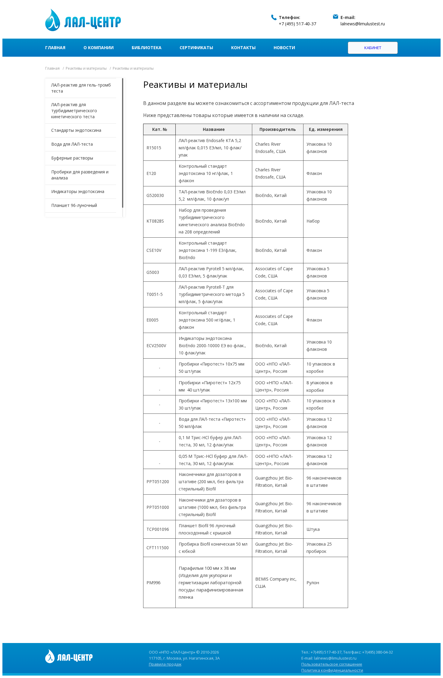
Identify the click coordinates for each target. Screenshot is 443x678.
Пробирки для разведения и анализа (79, 175)
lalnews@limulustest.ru (363, 24)
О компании (98, 47)
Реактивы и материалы (86, 68)
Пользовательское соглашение (331, 664)
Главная (55, 47)
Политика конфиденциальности (332, 670)
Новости (284, 47)
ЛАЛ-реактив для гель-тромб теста (81, 88)
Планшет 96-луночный (74, 205)
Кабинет (372, 47)
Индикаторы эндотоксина (77, 191)
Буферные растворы (72, 158)
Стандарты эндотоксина (76, 130)
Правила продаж (165, 664)
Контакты (243, 47)
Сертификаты (196, 47)
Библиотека (147, 47)
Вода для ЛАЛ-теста (72, 144)
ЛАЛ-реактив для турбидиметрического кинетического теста (74, 110)
